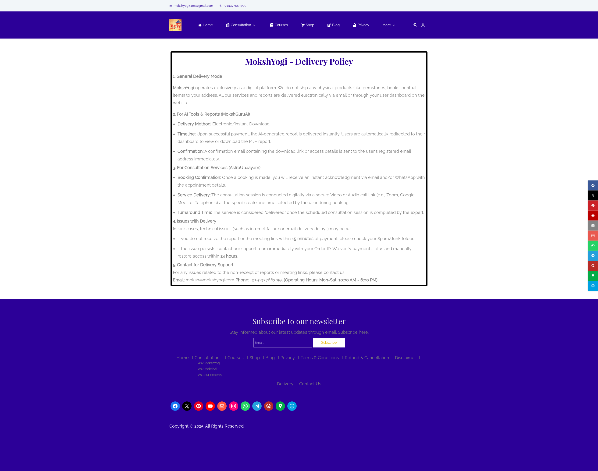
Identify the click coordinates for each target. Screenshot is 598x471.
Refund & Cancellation (367, 357)
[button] (415, 25)
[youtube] (593, 215)
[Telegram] (257, 406)
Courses (236, 357)
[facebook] (593, 185)
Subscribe (329, 342)
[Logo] (175, 25)
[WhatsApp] (245, 406)
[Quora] (268, 406)
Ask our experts (210, 375)
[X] (187, 406)
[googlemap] (593, 276)
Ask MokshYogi (209, 363)
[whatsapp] (593, 246)
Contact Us (310, 383)
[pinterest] (593, 205)
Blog (270, 357)
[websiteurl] (593, 286)
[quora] (593, 266)
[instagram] (593, 235)
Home (183, 357)
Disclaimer (405, 357)
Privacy (288, 357)
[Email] (222, 406)
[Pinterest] (198, 406)
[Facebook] (175, 406)
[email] (593, 225)
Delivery (285, 383)
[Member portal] (423, 25)
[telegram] (593, 256)
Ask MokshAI (207, 369)
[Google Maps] (280, 406)
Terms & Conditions (320, 357)
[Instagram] (233, 406)
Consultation (207, 357)
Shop (254, 357)
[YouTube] (210, 406)
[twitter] (593, 195)
